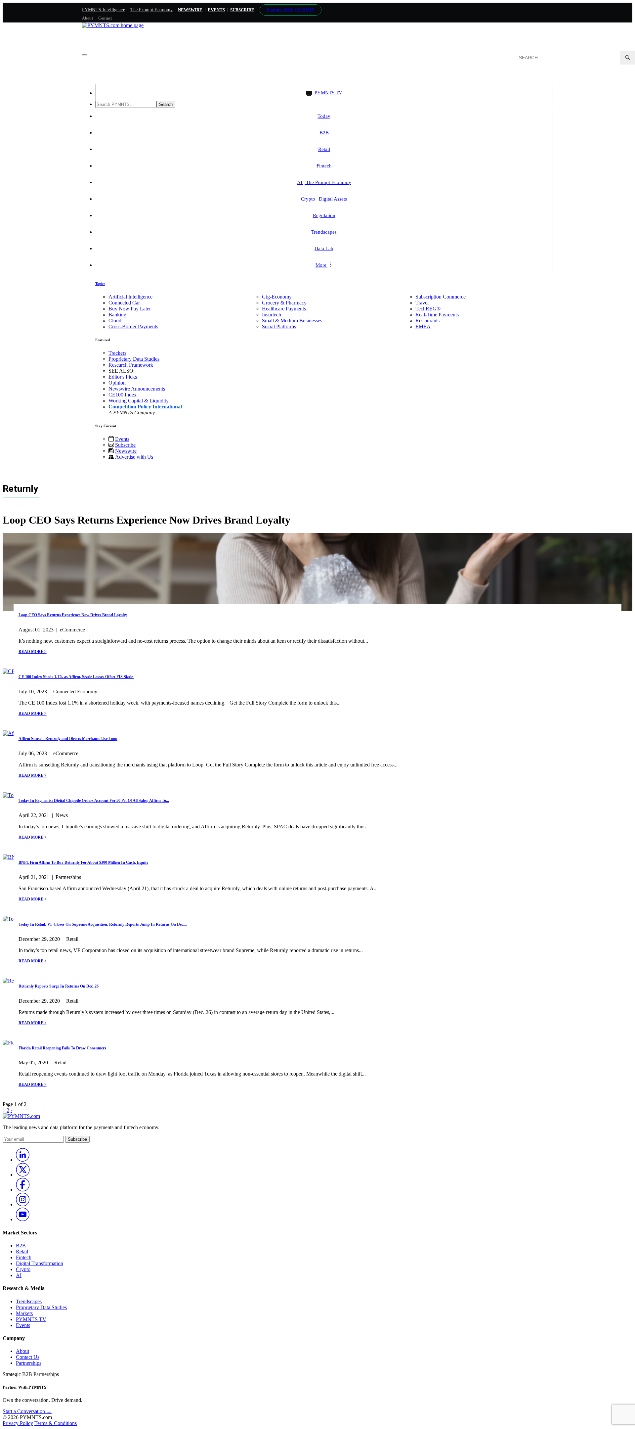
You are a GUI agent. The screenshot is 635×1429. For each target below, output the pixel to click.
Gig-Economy (277, 297)
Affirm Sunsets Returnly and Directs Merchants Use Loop (68, 738)
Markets (24, 1313)
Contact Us (27, 1357)
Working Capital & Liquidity (138, 400)
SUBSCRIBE (242, 9)
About (87, 18)
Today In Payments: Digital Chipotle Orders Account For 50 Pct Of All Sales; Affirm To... (94, 800)
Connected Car (124, 302)
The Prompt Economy (151, 9)
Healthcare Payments (284, 308)
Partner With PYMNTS (291, 9)
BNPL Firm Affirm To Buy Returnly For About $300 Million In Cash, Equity (83, 862)
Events (216, 9)
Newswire (190, 9)
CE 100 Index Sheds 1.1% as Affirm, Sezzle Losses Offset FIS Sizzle (76, 676)
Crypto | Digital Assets (324, 199)
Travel (422, 302)
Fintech (324, 165)
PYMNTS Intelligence (103, 9)
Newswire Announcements (136, 389)
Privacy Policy (18, 1423)
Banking (117, 314)
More (322, 265)
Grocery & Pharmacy (284, 302)
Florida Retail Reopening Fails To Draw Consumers (62, 1048)
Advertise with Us (134, 457)
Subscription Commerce (440, 297)
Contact (105, 18)
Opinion (117, 383)
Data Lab (324, 248)
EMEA (423, 326)
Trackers (117, 353)
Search (166, 104)
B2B (324, 132)
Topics (100, 284)
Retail (324, 149)
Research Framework (130, 365)
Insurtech (271, 314)
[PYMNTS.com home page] (113, 25)
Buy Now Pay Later (129, 308)
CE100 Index (122, 394)
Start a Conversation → (27, 1411)
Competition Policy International (145, 406)
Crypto (23, 1269)
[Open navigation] (84, 55)
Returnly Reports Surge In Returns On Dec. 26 (59, 986)
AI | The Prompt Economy (324, 182)
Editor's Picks (122, 377)
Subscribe (125, 445)
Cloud (114, 320)
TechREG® (428, 308)
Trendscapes (324, 232)
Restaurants (427, 320)
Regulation (324, 215)
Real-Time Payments (437, 314)
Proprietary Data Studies (133, 359)
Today (324, 116)
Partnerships (28, 1363)
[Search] (627, 58)
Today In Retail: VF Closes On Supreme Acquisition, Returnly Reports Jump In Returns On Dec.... (103, 924)
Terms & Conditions (55, 1423)
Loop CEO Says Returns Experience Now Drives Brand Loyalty (73, 615)
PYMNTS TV (328, 92)
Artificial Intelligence (130, 297)
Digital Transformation (39, 1263)
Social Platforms (279, 326)
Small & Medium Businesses (292, 320)
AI (18, 1275)
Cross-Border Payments (133, 326)
